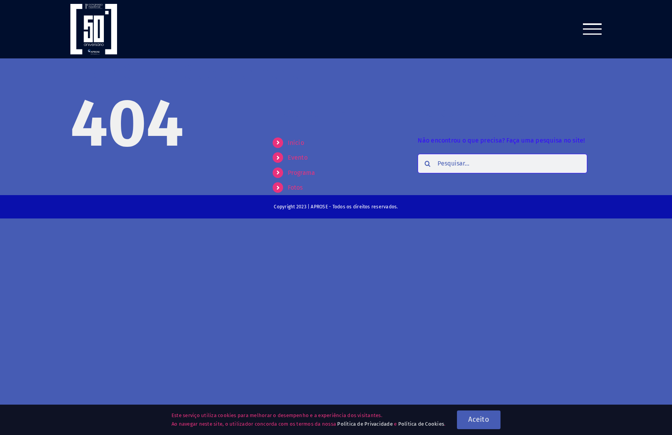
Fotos (295, 187)
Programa (301, 172)
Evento (298, 157)
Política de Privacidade (365, 424)
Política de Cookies (421, 424)
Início (296, 142)
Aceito (478, 419)
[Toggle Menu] (592, 29)
